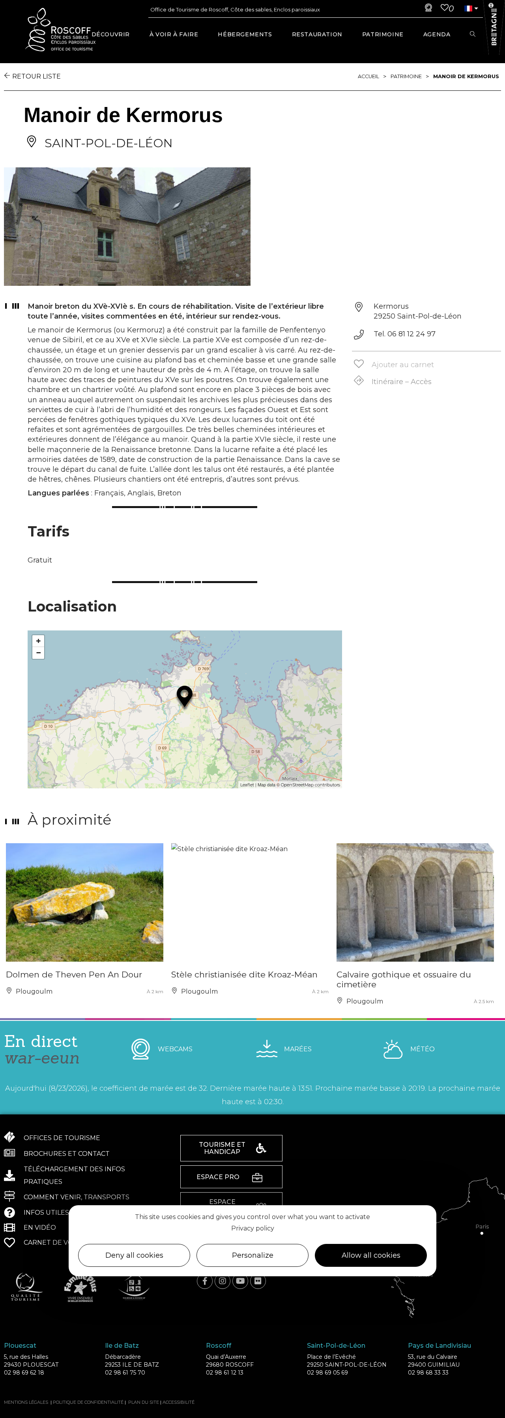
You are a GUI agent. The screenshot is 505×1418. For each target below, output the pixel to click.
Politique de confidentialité (88, 1402)
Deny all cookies (134, 1255)
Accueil (368, 76)
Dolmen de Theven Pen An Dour (74, 974)
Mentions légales (26, 1402)
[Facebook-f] (205, 1281)
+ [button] (38, 641)
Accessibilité (179, 1402)
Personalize (252, 1255)
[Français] (468, 8)
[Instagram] (222, 1281)
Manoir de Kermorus (466, 76)
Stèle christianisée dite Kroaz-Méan (244, 974)
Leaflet (247, 785)
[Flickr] (258, 1281)
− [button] (38, 652)
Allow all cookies (371, 1255)
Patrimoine (406, 76)
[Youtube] (240, 1281)
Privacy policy (252, 1228)
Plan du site (143, 1402)
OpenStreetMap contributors (310, 785)
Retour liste (36, 76)
